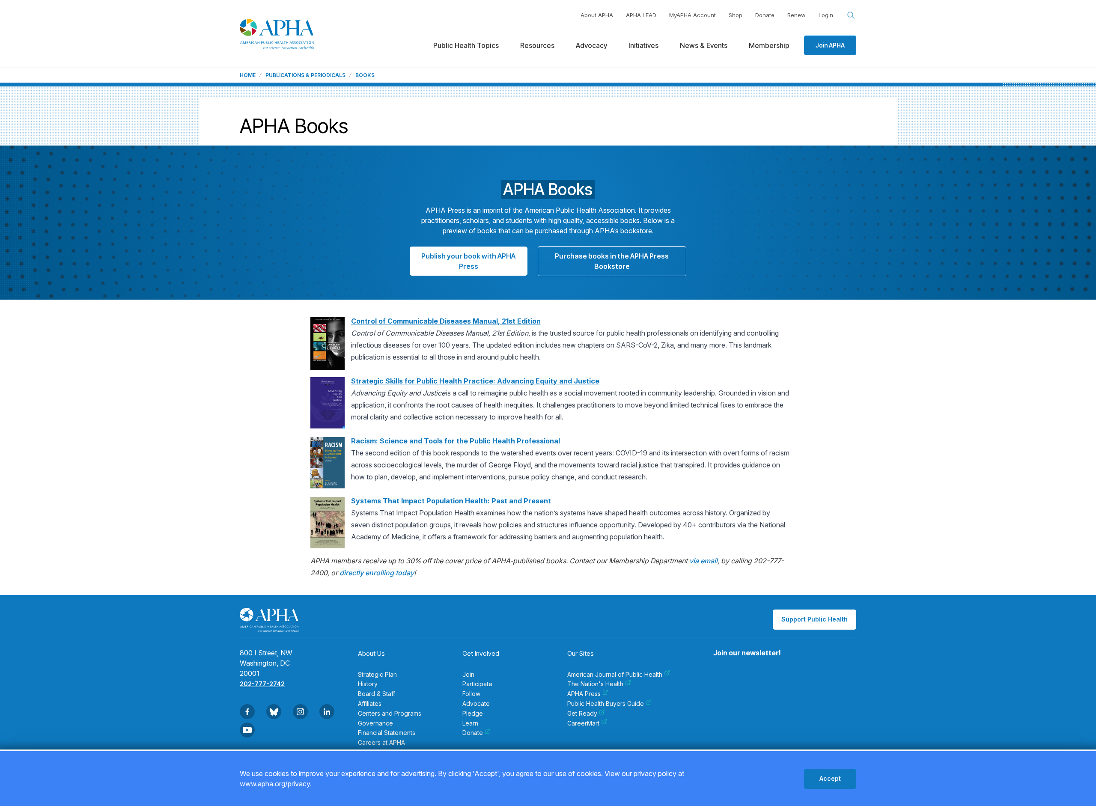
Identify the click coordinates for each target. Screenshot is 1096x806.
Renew (796, 15)
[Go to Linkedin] (326, 711)
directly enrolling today (377, 572)
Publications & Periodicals (305, 75)
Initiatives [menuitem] (643, 45)
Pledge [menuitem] (472, 713)
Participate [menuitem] (477, 684)
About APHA (597, 15)
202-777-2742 (262, 684)
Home (248, 75)
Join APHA (830, 45)
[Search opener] (851, 15)
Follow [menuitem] (471, 693)
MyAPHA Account (692, 15)
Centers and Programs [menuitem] (389, 713)
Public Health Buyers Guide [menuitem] (605, 703)
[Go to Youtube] (247, 730)
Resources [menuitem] (537, 45)
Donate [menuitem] (472, 732)
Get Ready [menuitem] (582, 713)
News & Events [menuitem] (703, 45)
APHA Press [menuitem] (584, 693)
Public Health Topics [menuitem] (466, 45)
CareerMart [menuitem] (583, 723)
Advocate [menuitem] (476, 703)
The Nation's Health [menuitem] (595, 684)
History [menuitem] (368, 684)
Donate (764, 15)
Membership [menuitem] (769, 45)
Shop (735, 15)
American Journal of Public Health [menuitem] (614, 674)
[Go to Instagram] (300, 711)
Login (826, 15)
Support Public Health (814, 619)
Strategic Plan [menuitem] (377, 674)
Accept (830, 778)
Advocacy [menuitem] (591, 45)
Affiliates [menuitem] (369, 703)
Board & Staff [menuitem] (376, 693)
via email (703, 560)
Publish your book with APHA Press (468, 261)
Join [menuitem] (468, 674)
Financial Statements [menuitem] (386, 732)
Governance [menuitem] (375, 723)
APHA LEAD (641, 15)
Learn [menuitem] (470, 723)
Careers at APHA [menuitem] (381, 742)
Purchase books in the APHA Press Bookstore (612, 261)
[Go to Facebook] (247, 711)
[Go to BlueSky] (273, 711)
